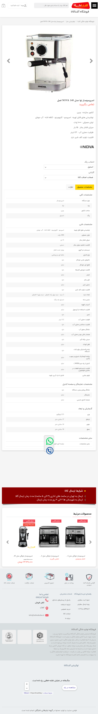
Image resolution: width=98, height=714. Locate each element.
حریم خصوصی (65, 609)
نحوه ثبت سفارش (83, 600)
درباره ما (67, 618)
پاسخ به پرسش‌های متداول (63, 600)
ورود (22, 5)
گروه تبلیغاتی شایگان (44, 710)
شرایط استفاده (65, 605)
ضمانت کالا (66, 614)
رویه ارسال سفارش (83, 604)
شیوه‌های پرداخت (83, 609)
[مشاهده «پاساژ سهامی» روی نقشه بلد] (51, 681)
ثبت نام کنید (15, 5)
